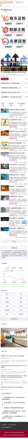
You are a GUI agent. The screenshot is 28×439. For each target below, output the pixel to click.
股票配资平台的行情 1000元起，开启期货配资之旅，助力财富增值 (13, 412)
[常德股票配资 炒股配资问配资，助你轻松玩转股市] (14, 62)
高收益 (7, 302)
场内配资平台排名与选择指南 (17, 131)
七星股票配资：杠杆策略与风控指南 (11, 97)
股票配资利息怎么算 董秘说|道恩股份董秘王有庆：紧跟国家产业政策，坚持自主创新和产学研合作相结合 (13, 376)
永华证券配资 (12, 425)
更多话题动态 (14, 319)
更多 (25, 10)
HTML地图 (21, 432)
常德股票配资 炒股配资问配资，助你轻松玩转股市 (14, 68)
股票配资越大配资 (13, 126)
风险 (7, 306)
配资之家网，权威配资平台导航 (18, 228)
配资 (21, 306)
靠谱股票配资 (5, 79)
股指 (7, 298)
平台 (21, 294)
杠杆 (7, 294)
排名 (7, 314)
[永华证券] (6, 2)
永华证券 (11, 116)
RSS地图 (16, 432)
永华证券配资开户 (13, 160)
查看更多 (14, 241)
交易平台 (21, 314)
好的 (21, 310)
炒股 (21, 302)
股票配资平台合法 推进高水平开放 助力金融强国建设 (12, 356)
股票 (21, 298)
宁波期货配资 (12, 171)
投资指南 (7, 310)
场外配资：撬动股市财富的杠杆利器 (14, 408)
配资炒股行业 (12, 150)
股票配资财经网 (17, 435)
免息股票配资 (12, 215)
